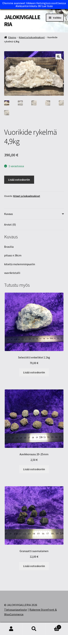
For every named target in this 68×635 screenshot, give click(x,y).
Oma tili (11, 629)
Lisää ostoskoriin (19, 179)
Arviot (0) (10, 224)
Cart (52, 625)
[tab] (34, 214)
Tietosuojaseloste (15, 609)
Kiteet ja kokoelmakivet (32, 37)
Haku (34, 629)
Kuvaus (8, 214)
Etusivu (12, 37)
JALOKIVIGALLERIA (22, 21)
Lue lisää (47, 6)
